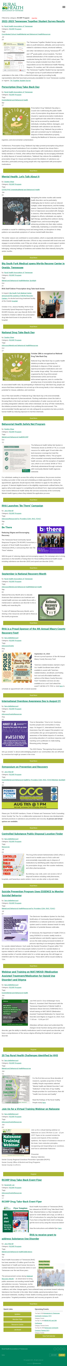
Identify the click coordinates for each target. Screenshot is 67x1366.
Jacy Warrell (8, 511)
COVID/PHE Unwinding (10, 190)
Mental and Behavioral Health (32, 34)
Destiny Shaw (9, 182)
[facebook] (58, 1349)
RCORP (25, 437)
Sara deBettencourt (11, 638)
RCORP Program (15, 29)
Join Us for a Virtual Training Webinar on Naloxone (31, 1108)
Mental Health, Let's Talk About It (20, 176)
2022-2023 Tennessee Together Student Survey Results (33, 21)
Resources (46, 34)
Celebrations (27, 1252)
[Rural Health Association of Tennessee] (13, 7)
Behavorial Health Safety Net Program (23, 424)
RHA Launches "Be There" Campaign (22, 505)
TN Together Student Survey (20, 81)
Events (4, 100)
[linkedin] (61, 1349)
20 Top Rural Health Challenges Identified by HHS (30, 1055)
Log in (62, 1355)
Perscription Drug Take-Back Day (20, 87)
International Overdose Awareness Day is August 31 (31, 701)
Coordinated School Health (11, 34)
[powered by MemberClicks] (33, 1363)
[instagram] (64, 1349)
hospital (15, 301)
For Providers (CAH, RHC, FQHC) (29, 519)
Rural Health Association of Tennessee (18, 26)
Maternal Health (36, 587)
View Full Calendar (49, 1336)
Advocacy (5, 345)
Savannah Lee (9, 1185)
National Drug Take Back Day (18, 332)
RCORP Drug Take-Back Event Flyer (22, 1180)
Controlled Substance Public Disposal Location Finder (32, 833)
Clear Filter (34, 18)
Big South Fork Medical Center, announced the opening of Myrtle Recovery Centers (17, 295)
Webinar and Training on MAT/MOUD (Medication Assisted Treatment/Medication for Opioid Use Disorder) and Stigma (30, 975)
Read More (33, 171)
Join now (54, 1355)
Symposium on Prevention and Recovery (25, 766)
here (61, 686)
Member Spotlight (29, 281)
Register (33, 1049)
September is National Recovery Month (24, 573)
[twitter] (55, 1349)
